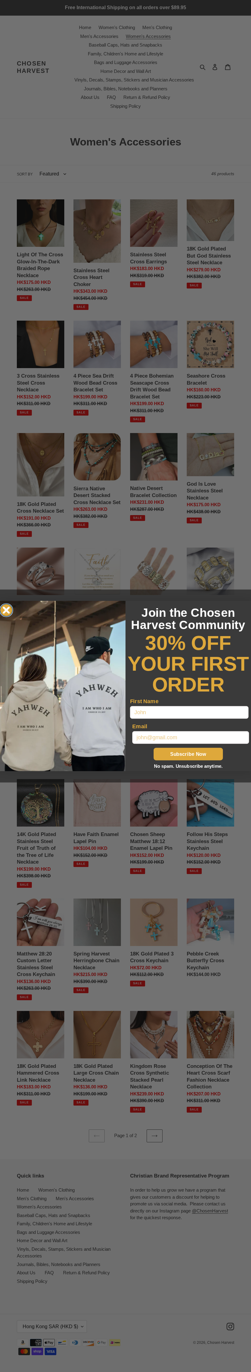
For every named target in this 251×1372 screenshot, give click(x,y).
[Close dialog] (6, 610)
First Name (144, 701)
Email (139, 726)
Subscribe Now (188, 754)
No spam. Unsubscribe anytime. (188, 766)
